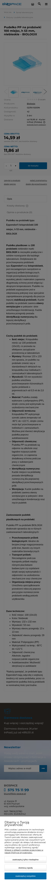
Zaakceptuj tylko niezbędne (25, 859)
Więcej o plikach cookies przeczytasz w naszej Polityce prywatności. (24, 851)
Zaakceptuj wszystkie (25, 876)
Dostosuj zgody (25, 868)
